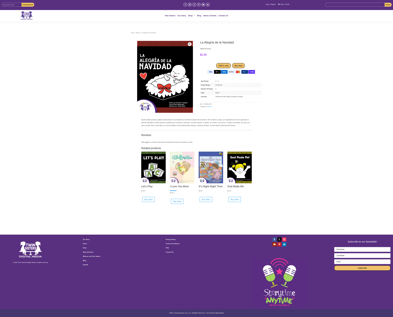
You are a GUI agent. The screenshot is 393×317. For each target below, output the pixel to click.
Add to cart (224, 66)
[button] (189, 44)
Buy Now (238, 66)
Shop (190, 16)
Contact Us (223, 16)
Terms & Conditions (173, 243)
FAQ (167, 248)
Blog (199, 16)
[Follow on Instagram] (190, 4)
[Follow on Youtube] (203, 4)
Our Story (181, 16)
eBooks (138, 33)
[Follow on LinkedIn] (208, 4)
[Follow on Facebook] (185, 4)
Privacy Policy (171, 239)
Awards (85, 264)
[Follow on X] (194, 4)
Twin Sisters (170, 16)
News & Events (209, 16)
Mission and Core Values (91, 256)
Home (132, 33)
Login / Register (271, 4)
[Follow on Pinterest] (199, 4)
